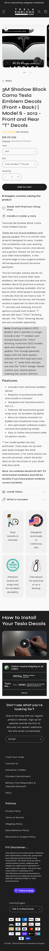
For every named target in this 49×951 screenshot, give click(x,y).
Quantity (6, 171)
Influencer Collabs (15, 770)
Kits (4, 158)
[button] (3, 12)
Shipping (6, 141)
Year (4, 145)
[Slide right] (31, 73)
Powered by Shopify (36, 943)
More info (24, 692)
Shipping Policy (13, 824)
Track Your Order (14, 757)
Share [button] (8, 80)
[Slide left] (18, 73)
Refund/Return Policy (17, 830)
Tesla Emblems (19, 943)
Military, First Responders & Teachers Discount (20, 784)
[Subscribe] (40, 739)
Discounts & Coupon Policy (20, 836)
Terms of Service (14, 817)
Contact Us (11, 763)
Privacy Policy (13, 811)
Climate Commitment (17, 776)
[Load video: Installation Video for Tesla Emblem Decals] (24, 643)
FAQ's (8, 792)
